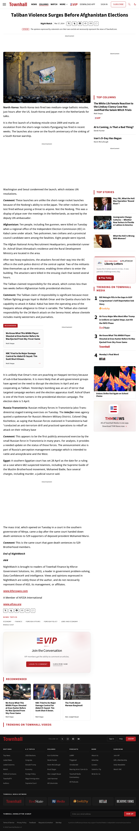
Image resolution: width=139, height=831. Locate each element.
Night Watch (46, 23)
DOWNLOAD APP (87, 4)
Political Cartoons (9, 774)
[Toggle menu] (4, 4)
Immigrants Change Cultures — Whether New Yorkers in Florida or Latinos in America (123, 221)
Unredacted (74, 765)
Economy (28, 769)
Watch (5, 769)
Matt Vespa (10, 717)
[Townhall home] (12, 739)
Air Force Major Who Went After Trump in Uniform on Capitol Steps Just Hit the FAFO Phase (117, 320)
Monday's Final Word (109, 354)
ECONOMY (7, 621)
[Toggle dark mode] (135, 4)
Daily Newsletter (119, 765)
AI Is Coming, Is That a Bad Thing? (114, 127)
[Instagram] (68, 739)
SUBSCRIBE (118, 4)
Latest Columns (8, 765)
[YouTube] (78, 739)
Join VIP (131, 739)
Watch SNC (118, 769)
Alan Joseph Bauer (72, 717)
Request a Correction (46, 822)
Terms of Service (8, 822)
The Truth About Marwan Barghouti (74, 704)
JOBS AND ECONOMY (69, 621)
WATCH (54, 4)
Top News (6, 755)
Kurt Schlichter (52, 755)
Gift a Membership (120, 760)
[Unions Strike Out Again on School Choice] (115, 378)
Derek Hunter (52, 760)
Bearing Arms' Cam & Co (79, 769)
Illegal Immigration (32, 778)
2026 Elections (30, 755)
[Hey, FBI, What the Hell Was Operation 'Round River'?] (102, 204)
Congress (28, 760)
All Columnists (52, 783)
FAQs (121, 739)
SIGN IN (104, 4)
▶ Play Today (105, 277)
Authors (6, 783)
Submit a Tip (96, 769)
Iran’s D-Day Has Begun (107, 138)
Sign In (111, 739)
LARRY (72, 755)
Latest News (7, 760)
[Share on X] (69, 23)
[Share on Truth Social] (74, 23)
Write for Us (96, 774)
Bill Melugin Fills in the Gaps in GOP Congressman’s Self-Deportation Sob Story (116, 301)
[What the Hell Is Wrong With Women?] (102, 241)
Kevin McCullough (53, 765)
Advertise (95, 760)
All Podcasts (74, 782)
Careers (94, 765)
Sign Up (129, 814)
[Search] (129, 4)
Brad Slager (51, 769)
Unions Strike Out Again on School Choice (112, 394)
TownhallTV (7, 778)
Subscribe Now (60, 664)
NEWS (34, 4)
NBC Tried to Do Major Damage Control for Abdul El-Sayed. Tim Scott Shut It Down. (45, 706)
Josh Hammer (52, 778)
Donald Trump (30, 765)
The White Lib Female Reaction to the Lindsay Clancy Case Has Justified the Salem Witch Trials (113, 107)
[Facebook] (73, 739)
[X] (62, 739)
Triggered (73, 760)
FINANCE (18, 621)
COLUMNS (43, 4)
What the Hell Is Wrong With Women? (124, 237)
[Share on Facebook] (80, 23)
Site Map (58, 822)
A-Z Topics (30, 749)
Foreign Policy (30, 774)
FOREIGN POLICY (51, 621)
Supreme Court (31, 783)
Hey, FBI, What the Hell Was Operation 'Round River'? (124, 201)
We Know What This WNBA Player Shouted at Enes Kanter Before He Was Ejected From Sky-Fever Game (16, 708)
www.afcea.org (12, 604)
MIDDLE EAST (8, 625)
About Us (95, 755)
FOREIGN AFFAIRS (33, 621)
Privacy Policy (21, 822)
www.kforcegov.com (15, 591)
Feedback (32, 822)
